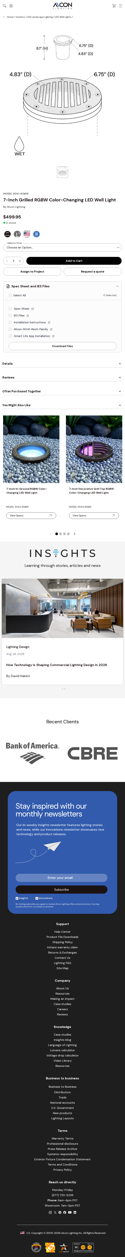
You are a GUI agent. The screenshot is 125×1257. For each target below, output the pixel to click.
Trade (62, 1097)
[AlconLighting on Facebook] (64, 1212)
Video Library (63, 1061)
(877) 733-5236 (62, 1195)
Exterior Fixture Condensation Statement (62, 1159)
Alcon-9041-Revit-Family (31, 329)
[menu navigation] (121, 6)
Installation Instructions (30, 322)
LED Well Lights (63, 16)
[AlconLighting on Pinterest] (59, 1212)
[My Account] (11, 6)
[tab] (60, 689)
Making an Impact (62, 999)
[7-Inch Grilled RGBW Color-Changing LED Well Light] (62, 172)
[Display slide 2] (60, 534)
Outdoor (20, 16)
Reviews (8, 377)
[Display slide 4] (68, 534)
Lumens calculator (62, 1050)
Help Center (62, 932)
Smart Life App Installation (32, 336)
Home (10, 16)
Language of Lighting (62, 1045)
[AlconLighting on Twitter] (55, 1212)
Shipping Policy (62, 942)
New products (62, 1113)
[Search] (4, 6)
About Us (62, 988)
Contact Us (62, 958)
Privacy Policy (62, 1170)
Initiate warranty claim (62, 947)
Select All (19, 295)
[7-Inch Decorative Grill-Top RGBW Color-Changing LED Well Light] (94, 449)
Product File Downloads (62, 937)
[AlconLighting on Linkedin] (74, 1212)
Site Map (62, 968)
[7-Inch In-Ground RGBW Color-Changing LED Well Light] (31, 449)
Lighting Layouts (62, 1118)
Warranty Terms (62, 1138)
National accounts (62, 1103)
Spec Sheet (22, 309)
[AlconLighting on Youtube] (69, 1212)
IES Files (19, 315)
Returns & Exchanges (62, 953)
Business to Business (62, 1087)
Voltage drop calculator (62, 1055)
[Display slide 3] (64, 534)
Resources (62, 994)
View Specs (16, 515)
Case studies (62, 1004)
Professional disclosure (62, 1144)
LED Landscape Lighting (40, 16)
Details (7, 363)
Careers (62, 1009)
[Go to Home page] (62, 6)
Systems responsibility (62, 1154)
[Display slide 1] (57, 534)
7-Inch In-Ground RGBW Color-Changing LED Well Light (26, 490)
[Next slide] (74, 533)
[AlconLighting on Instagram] (50, 1212)
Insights (23, 898)
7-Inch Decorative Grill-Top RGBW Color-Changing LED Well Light (91, 490)
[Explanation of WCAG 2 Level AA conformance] (83, 1247)
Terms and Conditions (62, 1164)
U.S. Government (62, 1108)
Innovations (46, 898)
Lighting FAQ (62, 963)
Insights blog (62, 1040)
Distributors (62, 1092)
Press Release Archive (62, 1149)
